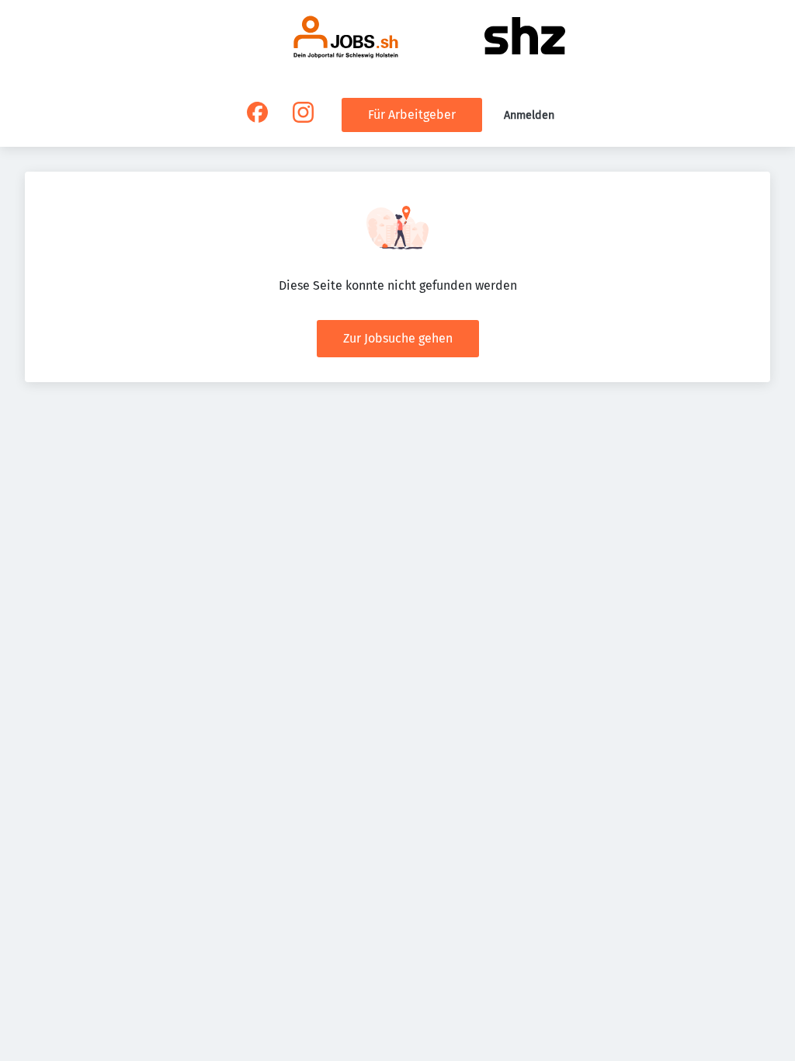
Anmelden (529, 115)
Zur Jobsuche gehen (398, 338)
